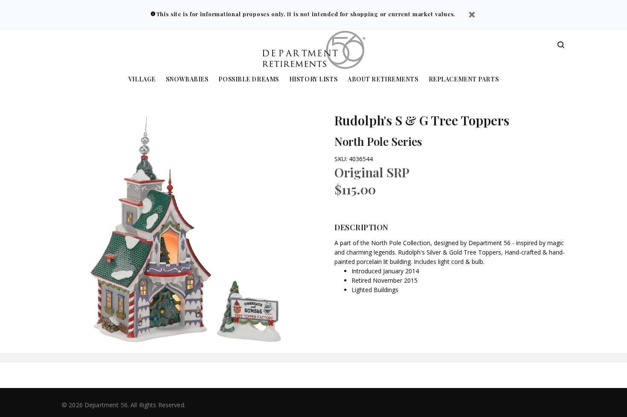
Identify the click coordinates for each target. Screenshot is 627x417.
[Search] (561, 45)
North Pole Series (378, 141)
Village (142, 79)
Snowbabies (187, 79)
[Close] (472, 15)
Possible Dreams (248, 79)
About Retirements (383, 79)
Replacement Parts (464, 79)
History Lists (313, 79)
